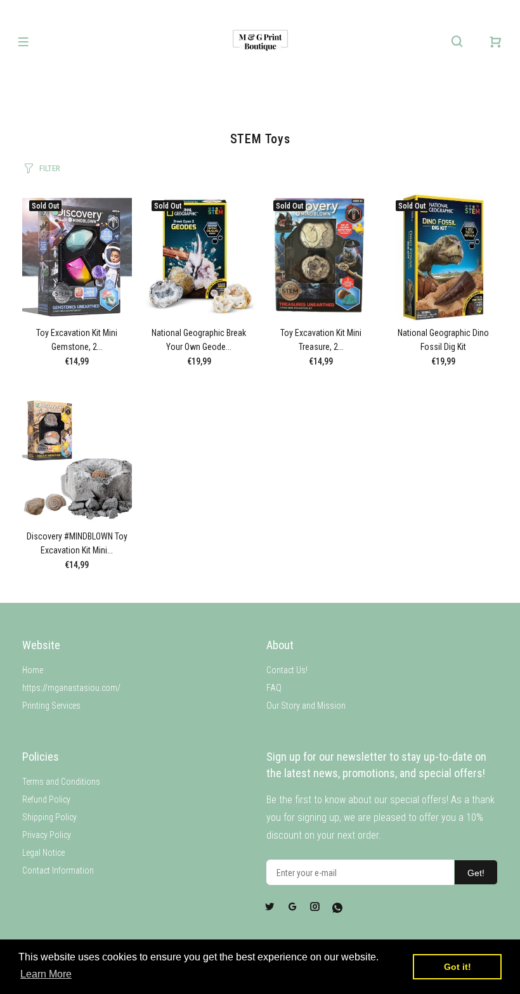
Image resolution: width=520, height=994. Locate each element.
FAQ (274, 688)
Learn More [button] (46, 974)
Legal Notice (43, 853)
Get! (475, 873)
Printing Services (51, 705)
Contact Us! (287, 670)
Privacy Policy (46, 835)
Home (32, 670)
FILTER (49, 168)
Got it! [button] (457, 967)
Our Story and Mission (306, 705)
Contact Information (58, 870)
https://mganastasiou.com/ (71, 688)
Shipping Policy (49, 817)
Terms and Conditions (61, 782)
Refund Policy (46, 799)
